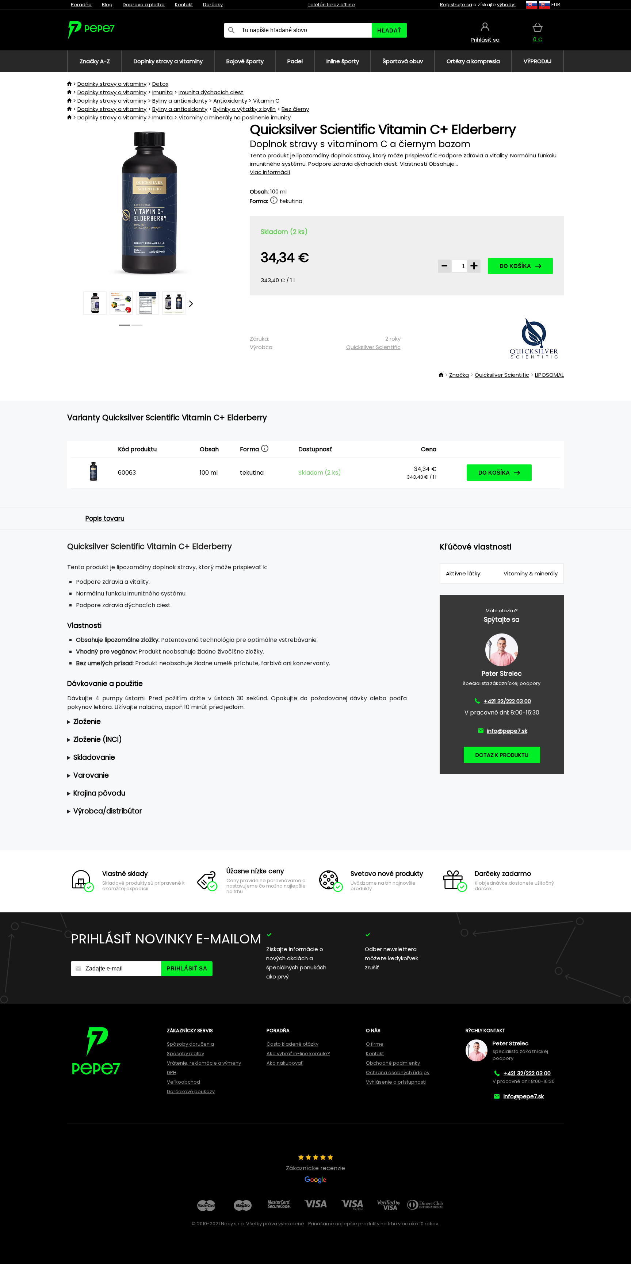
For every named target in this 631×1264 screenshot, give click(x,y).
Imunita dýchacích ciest (211, 92)
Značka (459, 375)
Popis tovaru (105, 518)
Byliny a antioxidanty (179, 100)
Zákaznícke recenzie (315, 1168)
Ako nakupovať (285, 1063)
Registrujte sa (456, 4)
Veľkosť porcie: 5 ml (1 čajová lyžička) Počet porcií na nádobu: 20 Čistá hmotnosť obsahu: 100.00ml (229, 722)
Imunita (162, 92)
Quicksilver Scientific (373, 347)
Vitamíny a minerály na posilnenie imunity (235, 117)
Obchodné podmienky (393, 1063)
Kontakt (184, 4)
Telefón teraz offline (331, 4)
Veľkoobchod (183, 1082)
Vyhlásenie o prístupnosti (396, 1082)
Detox (160, 84)
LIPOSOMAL (549, 375)
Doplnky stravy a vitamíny (111, 84)
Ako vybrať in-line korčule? (298, 1053)
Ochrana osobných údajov (397, 1072)
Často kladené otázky (292, 1044)
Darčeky (213, 4)
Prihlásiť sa (187, 968)
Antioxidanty (230, 100)
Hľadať (389, 30)
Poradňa (81, 4)
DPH (171, 1072)
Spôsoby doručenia (190, 1044)
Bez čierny (295, 109)
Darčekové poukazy (191, 1091)
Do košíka (515, 266)
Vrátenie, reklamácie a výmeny (204, 1063)
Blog (107, 4)
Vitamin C (266, 100)
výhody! (506, 4)
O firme (374, 1044)
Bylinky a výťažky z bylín (244, 109)
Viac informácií (270, 172)
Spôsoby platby (185, 1053)
